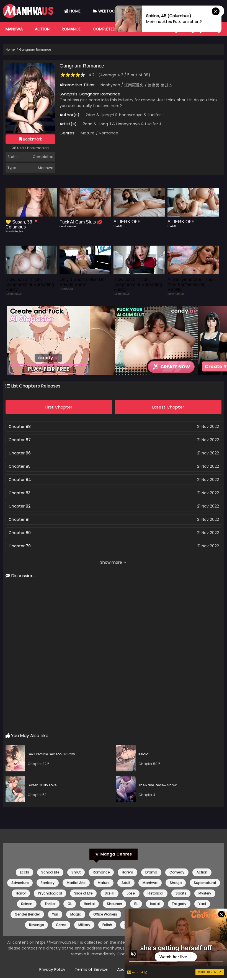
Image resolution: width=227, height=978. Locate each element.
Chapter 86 (20, 453)
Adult (126, 882)
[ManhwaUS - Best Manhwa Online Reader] (28, 16)
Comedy (176, 872)
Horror (21, 893)
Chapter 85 (19, 466)
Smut (76, 872)
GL (70, 903)
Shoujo (176, 882)
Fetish (107, 924)
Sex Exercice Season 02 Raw (51, 754)
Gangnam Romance (35, 49)
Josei (131, 893)
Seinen (26, 903)
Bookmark (32, 139)
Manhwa (14, 29)
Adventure (20, 882)
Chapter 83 (19, 493)
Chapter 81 (19, 519)
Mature (87, 133)
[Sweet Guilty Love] (17, 790)
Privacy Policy (52, 969)
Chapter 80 (20, 532)
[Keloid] (127, 759)
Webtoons (108, 11)
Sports (181, 893)
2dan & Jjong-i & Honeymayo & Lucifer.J (125, 115)
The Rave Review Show (157, 785)
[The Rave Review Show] (127, 790)
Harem (127, 872)
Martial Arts (76, 882)
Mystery (204, 893)
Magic (75, 914)
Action (42, 29)
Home (74, 11)
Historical (155, 893)
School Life (50, 872)
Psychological (50, 893)
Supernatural (205, 882)
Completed (104, 29)
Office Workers (105, 914)
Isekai (155, 903)
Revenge (36, 924)
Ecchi (24, 872)
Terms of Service (91, 969)
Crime (61, 924)
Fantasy (48, 882)
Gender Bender (27, 914)
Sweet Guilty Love (42, 785)
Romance (71, 29)
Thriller (50, 903)
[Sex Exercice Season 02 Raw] (17, 759)
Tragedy (179, 903)
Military (84, 924)
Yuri (55, 914)
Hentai (89, 903)
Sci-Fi (109, 893)
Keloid (143, 754)
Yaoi (202, 903)
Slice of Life (83, 893)
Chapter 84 (20, 479)
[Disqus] (113, 657)
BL (136, 903)
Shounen (114, 903)
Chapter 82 (19, 506)
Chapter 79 (20, 546)
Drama (151, 872)
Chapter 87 (20, 440)
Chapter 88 (20, 426)
